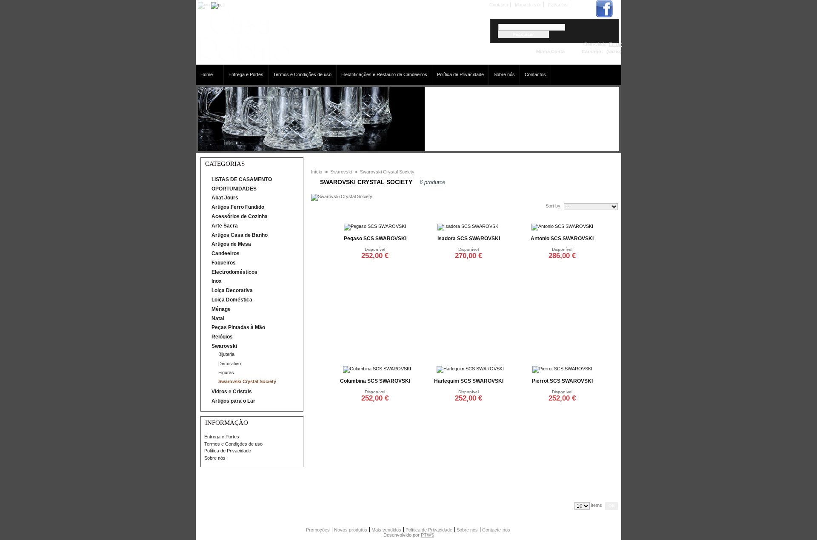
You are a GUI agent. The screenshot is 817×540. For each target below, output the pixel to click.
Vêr (406, 285)
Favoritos (558, 4)
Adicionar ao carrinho (374, 266)
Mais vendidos (386, 529)
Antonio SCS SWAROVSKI (562, 239)
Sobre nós (504, 74)
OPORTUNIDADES (234, 189)
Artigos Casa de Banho (239, 235)
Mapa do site (528, 4)
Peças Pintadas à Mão (238, 327)
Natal (217, 318)
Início (316, 171)
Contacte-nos (496, 529)
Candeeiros (225, 253)
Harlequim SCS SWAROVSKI (468, 381)
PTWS (427, 534)
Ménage (221, 309)
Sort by (553, 205)
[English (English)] (204, 4)
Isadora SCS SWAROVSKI (468, 239)
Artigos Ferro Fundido (237, 207)
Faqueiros (223, 263)
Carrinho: (592, 51)
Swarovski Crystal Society (247, 381)
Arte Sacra (224, 226)
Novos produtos (350, 529)
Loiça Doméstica (231, 300)
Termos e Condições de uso (302, 74)
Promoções (318, 529)
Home (204, 74)
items (596, 505)
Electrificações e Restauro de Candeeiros (384, 74)
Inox (216, 281)
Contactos (535, 74)
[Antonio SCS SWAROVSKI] (562, 226)
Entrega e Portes (246, 74)
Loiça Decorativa (232, 290)
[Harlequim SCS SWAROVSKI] (470, 368)
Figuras (226, 372)
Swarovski (224, 346)
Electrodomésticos (234, 272)
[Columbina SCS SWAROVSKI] (377, 368)
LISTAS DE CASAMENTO (241, 179)
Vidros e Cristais (231, 392)
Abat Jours (224, 198)
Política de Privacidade (460, 74)
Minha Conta (550, 51)
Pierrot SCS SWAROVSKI (562, 381)
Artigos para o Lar (233, 401)
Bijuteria (226, 354)
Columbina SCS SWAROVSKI (375, 381)
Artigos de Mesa (231, 244)
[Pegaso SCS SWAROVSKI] (375, 226)
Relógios (222, 337)
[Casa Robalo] (242, 59)
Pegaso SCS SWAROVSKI (375, 239)
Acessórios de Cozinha (239, 216)
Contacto (498, 4)
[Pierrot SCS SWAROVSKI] (562, 368)
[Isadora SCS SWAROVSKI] (468, 226)
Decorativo (229, 363)
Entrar (615, 44)
